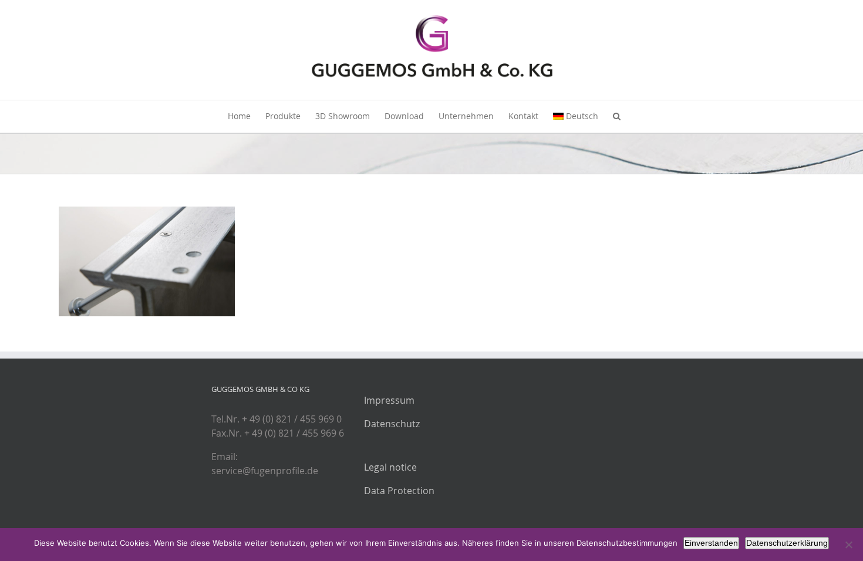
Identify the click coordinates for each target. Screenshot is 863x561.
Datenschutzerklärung (787, 543)
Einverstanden (711, 543)
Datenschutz (392, 423)
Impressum (389, 400)
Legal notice (390, 467)
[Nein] (848, 544)
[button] (617, 116)
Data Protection (399, 490)
